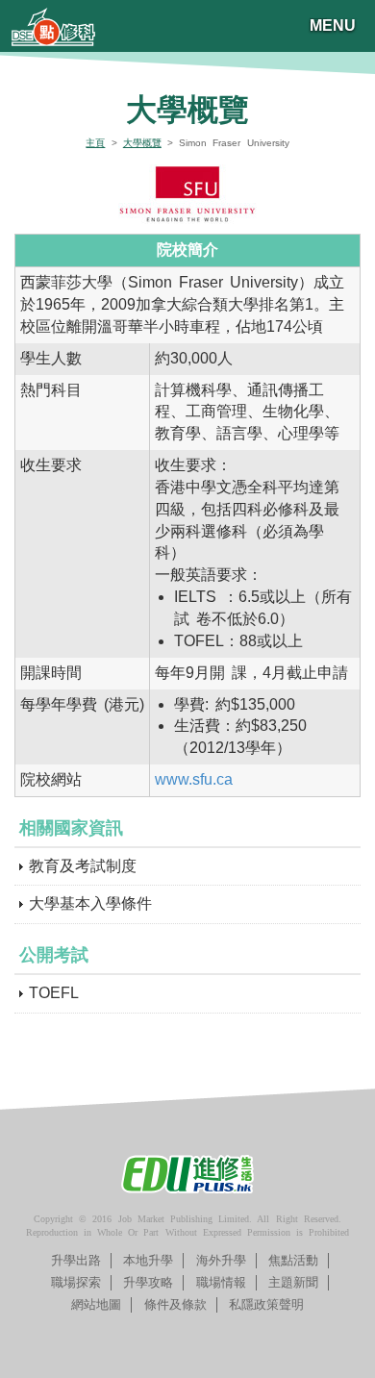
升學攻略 (148, 1282)
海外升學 (221, 1260)
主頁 (95, 143)
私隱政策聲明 (266, 1304)
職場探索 (76, 1282)
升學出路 (76, 1260)
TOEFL (54, 993)
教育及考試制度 (83, 866)
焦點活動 (293, 1260)
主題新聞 (293, 1282)
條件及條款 (175, 1304)
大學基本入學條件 (90, 903)
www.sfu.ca (194, 779)
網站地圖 (96, 1304)
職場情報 (221, 1282)
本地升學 (148, 1260)
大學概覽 (142, 143)
